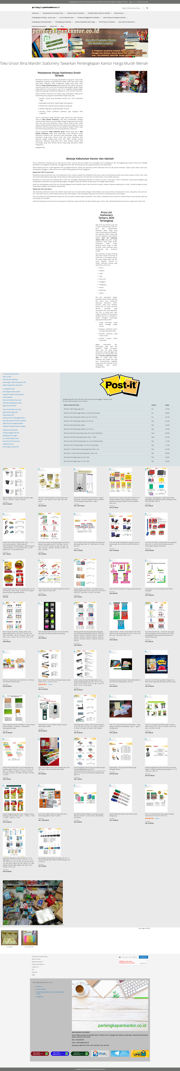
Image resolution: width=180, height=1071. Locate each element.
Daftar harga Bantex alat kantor (13, 385)
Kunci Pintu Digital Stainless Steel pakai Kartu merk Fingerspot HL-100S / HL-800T (52, 815)
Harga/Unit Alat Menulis (10, 430)
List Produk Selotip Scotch (11, 374)
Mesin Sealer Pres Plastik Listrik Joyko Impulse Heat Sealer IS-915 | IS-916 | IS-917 (54, 681)
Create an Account (142, 2)
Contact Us (35, 967)
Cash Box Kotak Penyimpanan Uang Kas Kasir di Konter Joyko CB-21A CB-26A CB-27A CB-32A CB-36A (125, 544)
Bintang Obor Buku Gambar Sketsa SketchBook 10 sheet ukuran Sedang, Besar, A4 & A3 (125, 681)
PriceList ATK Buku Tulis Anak (12, 400)
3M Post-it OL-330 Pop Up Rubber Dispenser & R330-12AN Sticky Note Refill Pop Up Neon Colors (160, 681)
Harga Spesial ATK (8, 415)
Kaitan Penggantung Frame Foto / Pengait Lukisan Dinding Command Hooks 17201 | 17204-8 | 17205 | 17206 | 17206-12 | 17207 (19, 815)
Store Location (41, 989)
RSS (33, 969)
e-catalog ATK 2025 (9, 389)
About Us (39, 986)
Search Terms (36, 959)
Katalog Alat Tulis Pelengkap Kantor (14, 418)
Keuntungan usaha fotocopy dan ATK (14, 382)
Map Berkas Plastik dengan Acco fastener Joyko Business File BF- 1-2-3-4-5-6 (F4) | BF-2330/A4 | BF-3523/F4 (89, 815)
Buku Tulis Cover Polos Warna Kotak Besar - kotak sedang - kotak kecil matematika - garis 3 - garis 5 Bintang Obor (125, 726)
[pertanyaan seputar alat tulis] (120, 1056)
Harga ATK (40, 997)
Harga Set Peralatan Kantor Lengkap (14, 426)
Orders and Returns (38, 964)
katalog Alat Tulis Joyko (10, 435)
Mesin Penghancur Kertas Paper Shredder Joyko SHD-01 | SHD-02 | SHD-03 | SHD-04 (18, 498)
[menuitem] (35, 13)
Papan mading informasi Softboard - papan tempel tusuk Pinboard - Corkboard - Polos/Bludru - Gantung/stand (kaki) (19, 726)
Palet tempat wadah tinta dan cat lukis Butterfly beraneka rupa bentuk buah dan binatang (53, 632)
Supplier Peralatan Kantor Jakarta (13, 394)
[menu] (90, 20)
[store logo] (46, 7)
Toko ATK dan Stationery (10, 379)
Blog (33, 975)
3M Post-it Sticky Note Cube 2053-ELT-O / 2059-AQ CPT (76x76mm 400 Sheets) (18, 681)
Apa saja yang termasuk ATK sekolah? (14, 420)
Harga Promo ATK (8, 444)
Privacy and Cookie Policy (40, 956)
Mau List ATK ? (7, 377)
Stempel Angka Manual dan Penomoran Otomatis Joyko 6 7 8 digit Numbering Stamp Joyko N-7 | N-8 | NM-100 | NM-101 (161, 769)
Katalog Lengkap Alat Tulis (11, 433)
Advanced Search (37, 962)
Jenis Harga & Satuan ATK (11, 447)
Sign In (131, 2)
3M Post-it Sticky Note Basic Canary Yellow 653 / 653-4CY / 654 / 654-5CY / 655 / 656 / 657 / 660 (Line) (53, 499)
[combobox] (133, 8)
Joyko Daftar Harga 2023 (10, 412)
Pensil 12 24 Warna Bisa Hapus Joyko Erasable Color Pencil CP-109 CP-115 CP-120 (159, 815)
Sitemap (34, 972)
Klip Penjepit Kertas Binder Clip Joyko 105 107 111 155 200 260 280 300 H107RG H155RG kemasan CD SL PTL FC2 (54, 860)
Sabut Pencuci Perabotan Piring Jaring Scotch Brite (125, 589)
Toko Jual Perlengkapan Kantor (12, 403)
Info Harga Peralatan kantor (11, 392)
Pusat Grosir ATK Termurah (11, 441)
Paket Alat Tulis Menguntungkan (13, 423)
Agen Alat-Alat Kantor (9, 406)
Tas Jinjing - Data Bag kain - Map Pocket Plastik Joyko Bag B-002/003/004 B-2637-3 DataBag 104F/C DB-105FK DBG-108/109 (161, 499)
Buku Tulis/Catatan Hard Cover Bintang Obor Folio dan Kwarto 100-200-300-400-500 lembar (54, 768)
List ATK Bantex (7, 397)
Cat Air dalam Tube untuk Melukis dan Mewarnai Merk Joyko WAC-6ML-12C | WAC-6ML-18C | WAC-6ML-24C (89, 544)
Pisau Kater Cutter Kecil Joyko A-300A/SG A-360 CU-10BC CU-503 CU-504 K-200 (54, 589)
